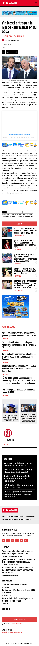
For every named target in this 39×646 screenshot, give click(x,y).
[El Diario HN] (3, 40)
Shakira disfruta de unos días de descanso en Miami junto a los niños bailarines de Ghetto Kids (19, 369)
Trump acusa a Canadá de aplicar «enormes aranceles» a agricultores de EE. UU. (25, 230)
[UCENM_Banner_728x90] (19, 16)
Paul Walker (6, 214)
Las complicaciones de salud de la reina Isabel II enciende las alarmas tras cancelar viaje (10, 418)
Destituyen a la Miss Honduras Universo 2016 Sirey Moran (18, 591)
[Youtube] (21, 540)
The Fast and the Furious (18, 214)
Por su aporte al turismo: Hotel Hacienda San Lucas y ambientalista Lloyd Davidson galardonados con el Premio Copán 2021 (28, 418)
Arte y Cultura (19, 290)
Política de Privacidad (16, 624)
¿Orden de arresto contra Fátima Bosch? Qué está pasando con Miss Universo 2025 (25, 243)
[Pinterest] (12, 52)
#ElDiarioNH (10, 212)
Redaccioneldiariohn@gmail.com (12, 632)
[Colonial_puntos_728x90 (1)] (19, 148)
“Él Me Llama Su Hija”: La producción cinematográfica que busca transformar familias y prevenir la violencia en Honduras (19, 380)
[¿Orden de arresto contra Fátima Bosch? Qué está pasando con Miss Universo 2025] (7, 244)
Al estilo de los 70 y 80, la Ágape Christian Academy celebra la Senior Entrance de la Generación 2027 (25, 257)
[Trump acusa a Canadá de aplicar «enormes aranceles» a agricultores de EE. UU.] (7, 232)
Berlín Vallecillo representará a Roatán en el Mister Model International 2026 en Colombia (19, 357)
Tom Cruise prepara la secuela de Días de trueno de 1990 (18, 391)
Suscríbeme (18, 619)
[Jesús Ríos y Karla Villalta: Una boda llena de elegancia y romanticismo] (7, 272)
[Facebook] (3, 52)
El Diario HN (15, 40)
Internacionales (19, 235)
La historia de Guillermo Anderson (14, 584)
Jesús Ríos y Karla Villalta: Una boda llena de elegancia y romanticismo (25, 271)
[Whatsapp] (26, 540)
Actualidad (8, 36)
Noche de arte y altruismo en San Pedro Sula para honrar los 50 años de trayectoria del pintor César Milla (25, 284)
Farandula (18, 250)
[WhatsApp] (16, 52)
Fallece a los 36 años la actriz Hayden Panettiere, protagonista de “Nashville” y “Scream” (19, 345)
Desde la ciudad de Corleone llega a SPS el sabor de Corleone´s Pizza (17, 599)
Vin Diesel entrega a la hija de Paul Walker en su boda (17, 216)
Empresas (5, 603)
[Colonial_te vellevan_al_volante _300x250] (15, 319)
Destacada (18, 264)
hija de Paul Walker (29, 212)
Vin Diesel (29, 214)
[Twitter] (8, 52)
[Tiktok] (17, 540)
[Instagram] (12, 540)
